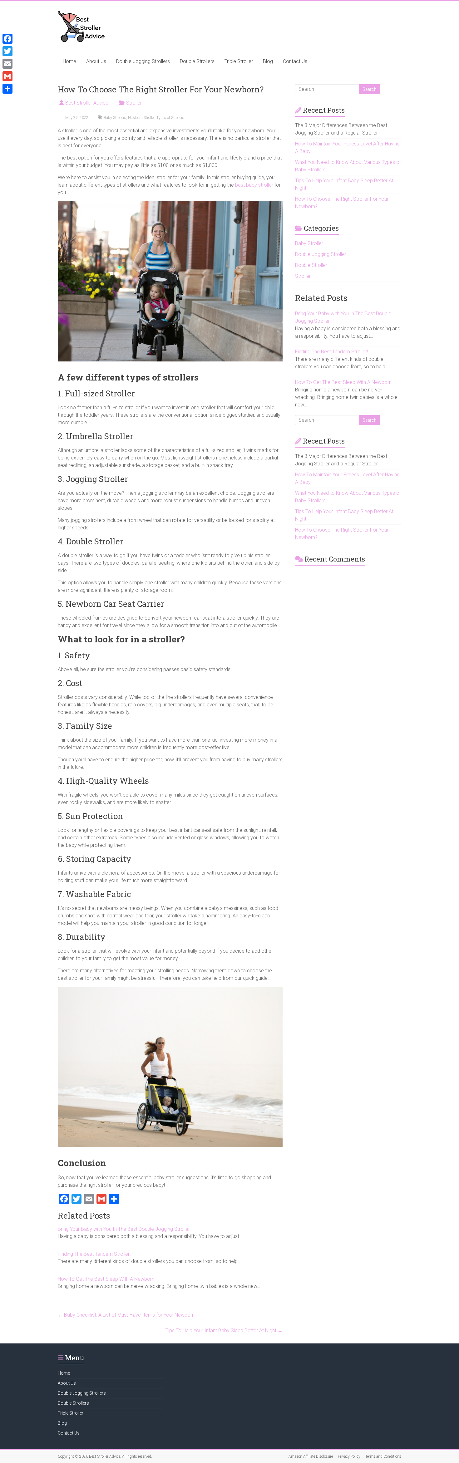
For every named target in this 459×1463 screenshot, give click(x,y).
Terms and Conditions (383, 1456)
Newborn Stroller (141, 117)
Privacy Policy (349, 1456)
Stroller (134, 103)
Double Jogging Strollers (143, 61)
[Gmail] (7, 76)
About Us (96, 61)
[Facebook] (7, 38)
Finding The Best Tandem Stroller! (94, 1254)
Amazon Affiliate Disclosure (311, 1456)
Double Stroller (311, 265)
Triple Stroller (239, 61)
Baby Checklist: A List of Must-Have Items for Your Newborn (126, 1315)
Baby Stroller (309, 243)
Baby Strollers (115, 117)
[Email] (7, 63)
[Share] (7, 88)
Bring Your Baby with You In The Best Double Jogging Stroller (124, 1229)
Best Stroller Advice (86, 103)
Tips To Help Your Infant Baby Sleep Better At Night (224, 1330)
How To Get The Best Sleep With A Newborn (106, 1279)
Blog (268, 61)
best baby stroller (254, 185)
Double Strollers (197, 61)
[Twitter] (7, 51)
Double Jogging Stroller (320, 254)
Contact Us (295, 61)
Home (69, 61)
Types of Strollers (170, 117)
